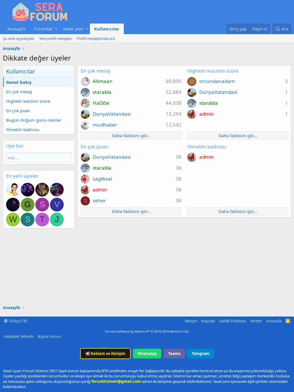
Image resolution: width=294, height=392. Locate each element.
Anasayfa (16, 29)
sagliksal (102, 178)
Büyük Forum (49, 336)
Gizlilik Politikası (232, 320)
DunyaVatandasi (112, 113)
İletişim (191, 320)
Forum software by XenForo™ (147, 331)
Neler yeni (73, 29)
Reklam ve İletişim (105, 353)
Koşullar (208, 320)
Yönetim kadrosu (22, 129)
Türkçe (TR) (17, 320)
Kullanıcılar (106, 29)
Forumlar (43, 29)
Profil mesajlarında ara (96, 38)
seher (99, 200)
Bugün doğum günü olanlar (33, 120)
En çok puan (18, 110)
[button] (56, 29)
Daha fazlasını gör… (131, 135)
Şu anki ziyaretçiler (18, 38)
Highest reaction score (28, 101)
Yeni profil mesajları (55, 38)
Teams (174, 353)
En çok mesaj (19, 91)
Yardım (256, 320)
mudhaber (105, 124)
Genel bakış (18, 82)
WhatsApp (147, 353)
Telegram (201, 353)
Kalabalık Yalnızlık (18, 336)
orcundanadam (217, 81)
